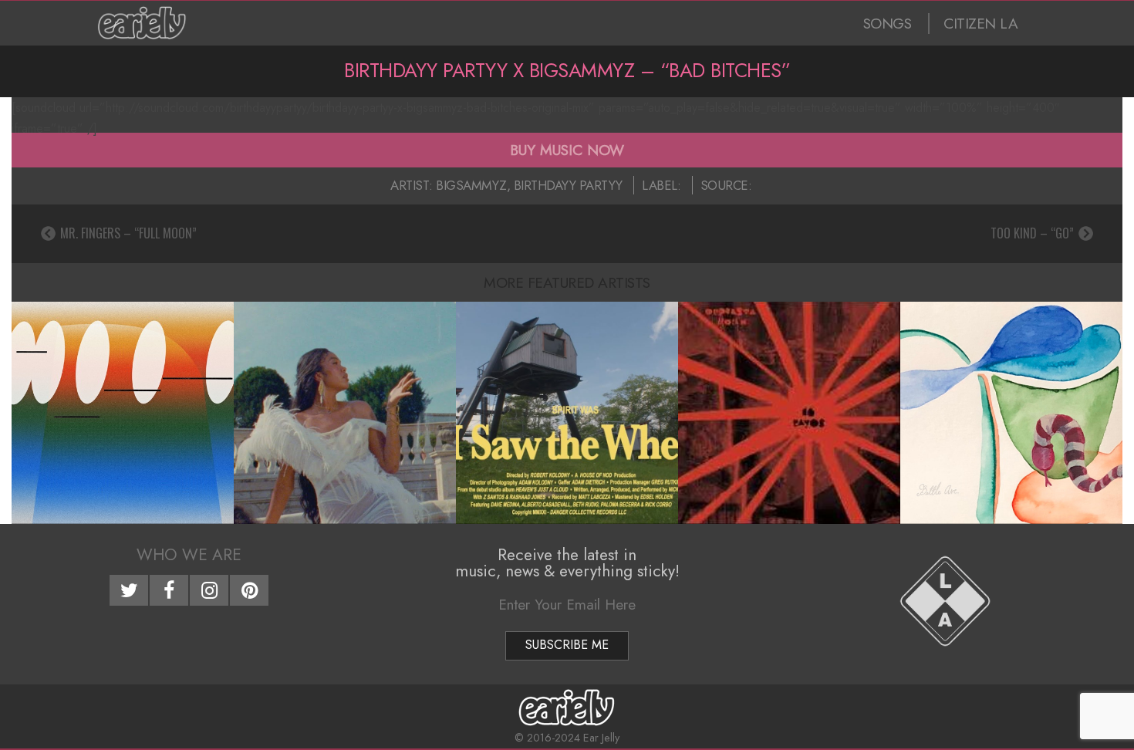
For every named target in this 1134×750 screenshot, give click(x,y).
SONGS (887, 23)
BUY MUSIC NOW (566, 149)
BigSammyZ (471, 185)
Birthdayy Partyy (568, 185)
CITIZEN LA (980, 23)
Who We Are (189, 554)
